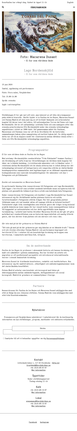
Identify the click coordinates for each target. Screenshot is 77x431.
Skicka (43, 328)
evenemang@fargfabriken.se (38, 401)
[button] (3, 7)
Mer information (38, 370)
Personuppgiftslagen (55, 339)
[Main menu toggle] (73, 7)
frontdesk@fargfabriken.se (39, 365)
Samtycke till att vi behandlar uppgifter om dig (34, 339)
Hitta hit (55, 363)
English (70, 2)
